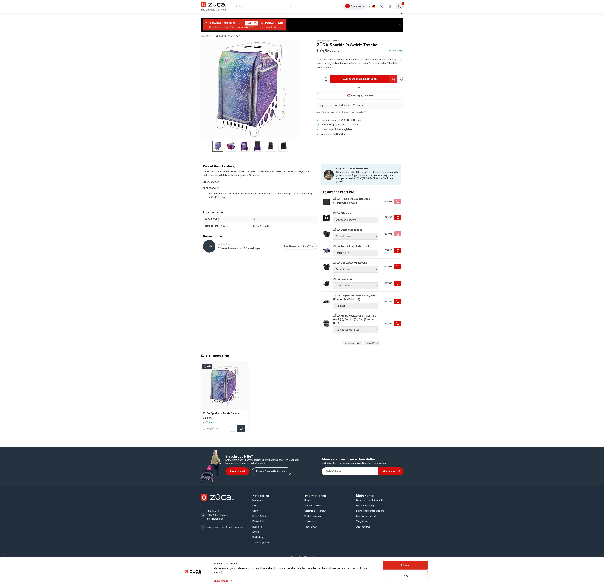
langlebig (346, 129)
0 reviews (334, 40)
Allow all (405, 565)
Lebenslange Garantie (333, 124)
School (371, 343)
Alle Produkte (363, 526)
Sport (255, 510)
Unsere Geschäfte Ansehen (271, 471)
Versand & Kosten (313, 505)
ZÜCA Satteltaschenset (347, 229)
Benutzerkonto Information (370, 500)
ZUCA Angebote (260, 542)
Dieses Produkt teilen (354, 112)
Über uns (308, 500)
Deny (405, 575)
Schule (255, 532)
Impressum (310, 521)
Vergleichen (213, 428)
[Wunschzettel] (389, 6)
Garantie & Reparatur (315, 510)
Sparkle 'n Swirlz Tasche (228, 35)
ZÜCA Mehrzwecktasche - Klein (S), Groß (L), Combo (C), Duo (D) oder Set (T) (354, 319)
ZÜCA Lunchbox (342, 279)
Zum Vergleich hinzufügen (329, 112)
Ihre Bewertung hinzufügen (299, 246)
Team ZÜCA (310, 526)
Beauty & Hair (259, 516)
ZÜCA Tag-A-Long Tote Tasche (352, 246)
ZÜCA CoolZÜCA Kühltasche (350, 262)
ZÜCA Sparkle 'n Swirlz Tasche (221, 413)
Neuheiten (257, 500)
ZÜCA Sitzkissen (343, 213)
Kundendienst (237, 471)
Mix (254, 505)
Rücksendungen (312, 516)
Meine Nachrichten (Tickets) (370, 510)
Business (257, 526)
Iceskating (352, 343)
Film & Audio (259, 521)
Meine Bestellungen (366, 505)
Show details (221, 580)
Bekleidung (257, 537)
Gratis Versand (329, 120)
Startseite (205, 35)
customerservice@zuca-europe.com (226, 527)
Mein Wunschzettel (366, 516)
